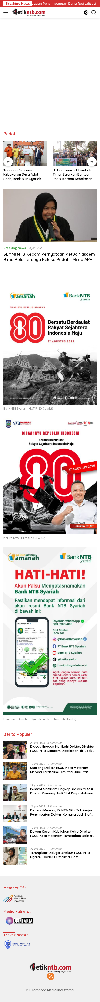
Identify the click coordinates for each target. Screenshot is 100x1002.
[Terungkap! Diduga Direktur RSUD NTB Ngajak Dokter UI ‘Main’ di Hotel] (15, 856)
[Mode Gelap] (86, 12)
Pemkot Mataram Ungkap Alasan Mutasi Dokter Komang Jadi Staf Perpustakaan (61, 791)
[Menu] (6, 12)
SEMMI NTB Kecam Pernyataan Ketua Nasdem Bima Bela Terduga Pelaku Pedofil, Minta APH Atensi (49, 259)
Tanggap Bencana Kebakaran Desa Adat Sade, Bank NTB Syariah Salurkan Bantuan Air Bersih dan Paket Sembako (25, 174)
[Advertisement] (50, 70)
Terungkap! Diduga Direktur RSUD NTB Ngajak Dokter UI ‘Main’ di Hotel (60, 855)
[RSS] (50, 977)
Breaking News (14, 248)
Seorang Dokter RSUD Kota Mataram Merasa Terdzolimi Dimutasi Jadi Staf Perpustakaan (59, 770)
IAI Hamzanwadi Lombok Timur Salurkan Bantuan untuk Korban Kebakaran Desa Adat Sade (72, 174)
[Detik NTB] (28, 12)
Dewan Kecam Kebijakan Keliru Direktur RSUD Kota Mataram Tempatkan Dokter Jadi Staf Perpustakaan (61, 833)
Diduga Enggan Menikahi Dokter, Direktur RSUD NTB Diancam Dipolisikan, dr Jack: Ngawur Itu (62, 748)
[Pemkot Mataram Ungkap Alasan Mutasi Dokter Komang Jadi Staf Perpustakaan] (15, 792)
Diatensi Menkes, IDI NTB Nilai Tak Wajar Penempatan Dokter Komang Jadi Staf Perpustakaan (61, 812)
